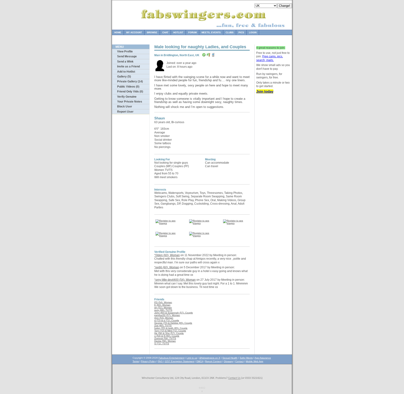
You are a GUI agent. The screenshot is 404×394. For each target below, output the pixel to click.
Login (252, 32)
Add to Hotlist (126, 71)
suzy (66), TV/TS (163, 310)
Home (117, 32)
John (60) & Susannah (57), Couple (173, 312)
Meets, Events (211, 32)
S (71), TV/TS (161, 343)
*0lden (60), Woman (167, 255)
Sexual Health (230, 358)
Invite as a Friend (128, 66)
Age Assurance (263, 358)
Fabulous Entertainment (171, 358)
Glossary (228, 361)
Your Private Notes (129, 101)
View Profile (125, 51)
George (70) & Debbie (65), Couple (173, 323)
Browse (152, 32)
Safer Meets (246, 358)
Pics (241, 32)
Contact (239, 361)
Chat (165, 32)
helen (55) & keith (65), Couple (171, 328)
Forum (192, 32)
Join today (264, 91)
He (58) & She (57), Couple (169, 333)
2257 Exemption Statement (179, 361)
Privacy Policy (148, 361)
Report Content (213, 361)
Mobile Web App (254, 361)
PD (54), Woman (163, 302)
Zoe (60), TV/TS (163, 325)
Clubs (230, 32)
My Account (134, 32)
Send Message (127, 56)
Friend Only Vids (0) (130, 91)
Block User (124, 106)
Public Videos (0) (128, 86)
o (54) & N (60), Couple (166, 336)
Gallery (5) (124, 76)
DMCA (199, 361)
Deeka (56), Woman (165, 341)
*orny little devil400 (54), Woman (175, 279)
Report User (125, 111)
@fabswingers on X (209, 358)
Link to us (192, 358)
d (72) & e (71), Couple (166, 320)
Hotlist (178, 32)
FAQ (160, 361)
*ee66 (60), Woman (166, 267)
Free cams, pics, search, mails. (269, 58)
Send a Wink (125, 61)
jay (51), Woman (163, 307)
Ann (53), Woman (163, 318)
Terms (136, 361)
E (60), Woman (162, 305)
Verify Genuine (127, 96)
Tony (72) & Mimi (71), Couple (170, 330)
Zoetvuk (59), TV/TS (165, 338)
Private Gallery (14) (130, 81)
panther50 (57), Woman (167, 315)
